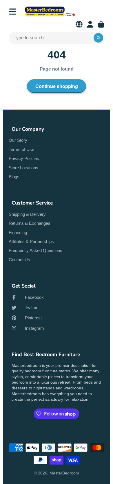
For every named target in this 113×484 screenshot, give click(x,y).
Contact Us (19, 259)
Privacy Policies (24, 158)
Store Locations (23, 167)
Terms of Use (21, 149)
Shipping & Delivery (27, 214)
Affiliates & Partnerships (31, 241)
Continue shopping (56, 86)
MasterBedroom (64, 473)
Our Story (18, 140)
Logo (50, 11)
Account (90, 24)
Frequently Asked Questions (35, 250)
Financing (18, 232)
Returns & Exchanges (29, 223)
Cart (101, 24)
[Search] (98, 38)
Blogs (14, 176)
